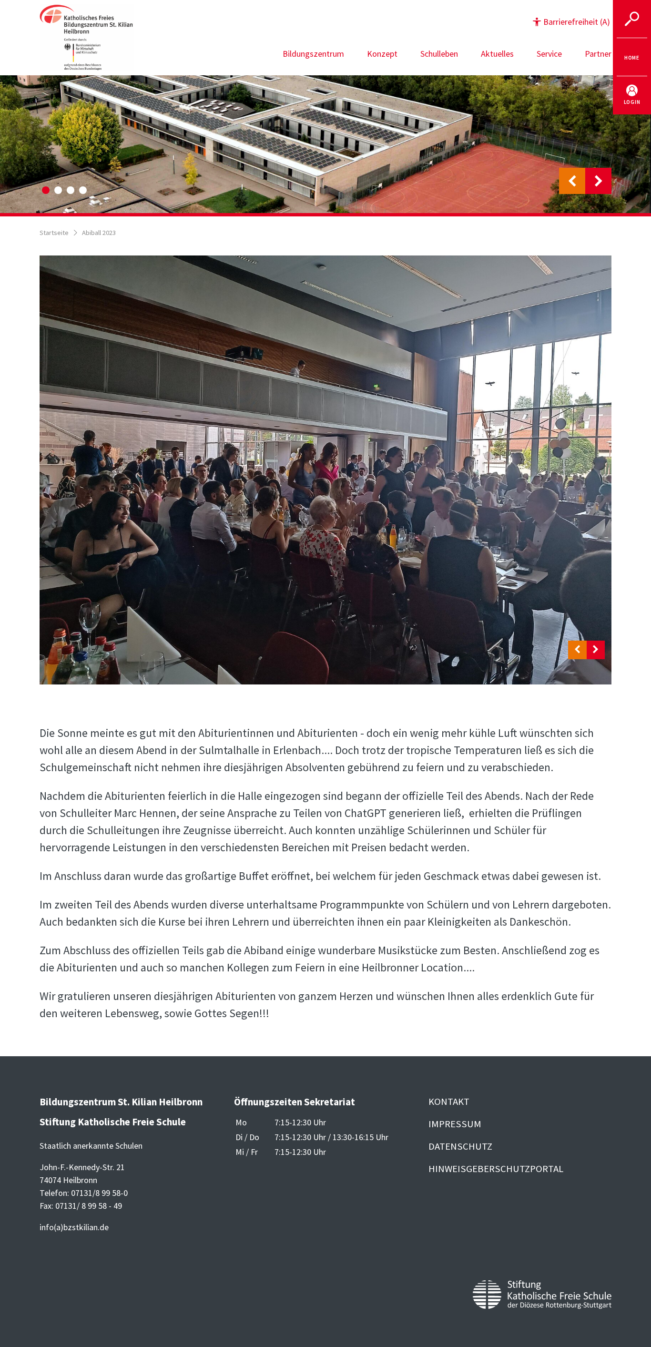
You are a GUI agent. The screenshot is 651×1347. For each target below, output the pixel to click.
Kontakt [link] (448, 1101)
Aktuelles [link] (497, 53)
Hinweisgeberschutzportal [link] (495, 1169)
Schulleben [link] (439, 53)
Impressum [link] (454, 1124)
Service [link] (549, 53)
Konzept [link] (382, 53)
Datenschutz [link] (460, 1146)
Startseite (54, 232)
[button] (571, 21)
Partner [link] (598, 53)
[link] (632, 57)
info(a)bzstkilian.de (74, 1227)
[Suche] (632, 19)
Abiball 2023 (99, 232)
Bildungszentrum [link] (313, 53)
